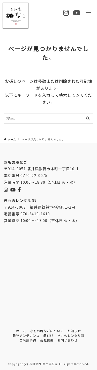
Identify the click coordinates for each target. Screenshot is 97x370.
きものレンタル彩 (70, 335)
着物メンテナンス (26, 335)
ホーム (21, 331)
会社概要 (47, 340)
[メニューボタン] (88, 12)
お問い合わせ (67, 340)
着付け (48, 335)
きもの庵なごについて (47, 331)
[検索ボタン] (88, 118)
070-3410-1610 (35, 213)
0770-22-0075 (34, 175)
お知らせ (74, 331)
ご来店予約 (27, 340)
